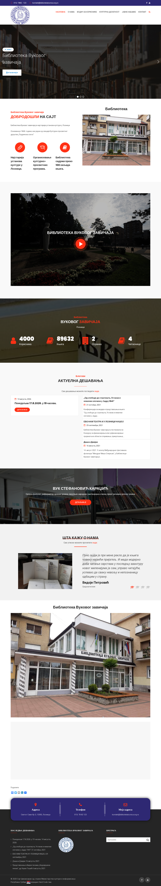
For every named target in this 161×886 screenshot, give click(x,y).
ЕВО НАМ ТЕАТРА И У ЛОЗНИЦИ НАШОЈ (104, 421)
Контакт (142, 12)
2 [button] (137, 587)
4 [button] (148, 587)
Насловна (60, 12)
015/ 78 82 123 (80, 814)
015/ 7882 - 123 (20, 3)
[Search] (147, 840)
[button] (3, 62)
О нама (71, 12)
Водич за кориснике (87, 12)
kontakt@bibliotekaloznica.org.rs (45, 3)
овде (96, 391)
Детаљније (22, 410)
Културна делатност (109, 12)
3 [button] (143, 587)
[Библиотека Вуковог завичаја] (80, 244)
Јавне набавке (129, 12)
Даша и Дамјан (91, 442)
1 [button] (132, 587)
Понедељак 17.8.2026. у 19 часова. (35, 403)
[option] (80, 570)
